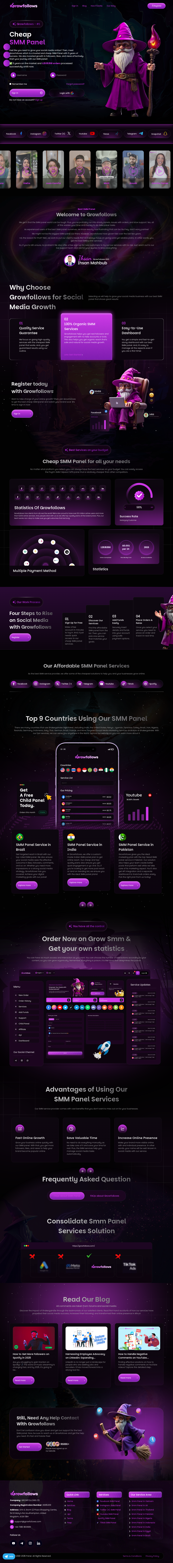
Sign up (39, 99)
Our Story (111, 5)
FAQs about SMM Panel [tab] (67, 1195)
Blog (84, 5)
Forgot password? (75, 84)
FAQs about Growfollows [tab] (104, 1195)
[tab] (20, 684)
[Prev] (82, 905)
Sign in (75, 5)
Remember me (19, 84)
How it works (96, 5)
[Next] (90, 905)
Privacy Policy (152, 1556)
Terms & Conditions (132, 1556)
